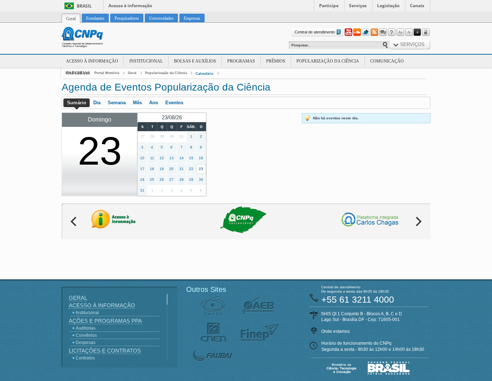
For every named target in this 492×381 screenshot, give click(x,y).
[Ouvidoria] (383, 32)
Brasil (84, 6)
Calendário (205, 73)
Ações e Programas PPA (105, 321)
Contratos (85, 358)
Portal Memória (106, 73)
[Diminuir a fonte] (409, 32)
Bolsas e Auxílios (195, 61)
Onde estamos (335, 331)
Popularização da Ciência (327, 61)
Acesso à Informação (92, 61)
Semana (117, 102)
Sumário (76, 102)
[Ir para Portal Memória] (91, 38)
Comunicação (387, 61)
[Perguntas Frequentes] (391, 32)
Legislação (388, 6)
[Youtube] (348, 32)
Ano (153, 102)
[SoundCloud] (357, 32)
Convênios (86, 335)
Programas (241, 61)
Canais (417, 6)
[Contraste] (417, 32)
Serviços (358, 6)
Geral (132, 73)
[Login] (426, 32)
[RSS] (374, 32)
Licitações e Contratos (105, 351)
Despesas (85, 342)
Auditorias (85, 328)
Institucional (146, 61)
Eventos (174, 102)
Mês (137, 102)
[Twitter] (366, 32)
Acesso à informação (130, 6)
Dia (96, 102)
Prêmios (275, 61)
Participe (329, 6)
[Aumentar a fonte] (400, 32)
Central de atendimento (315, 32)
